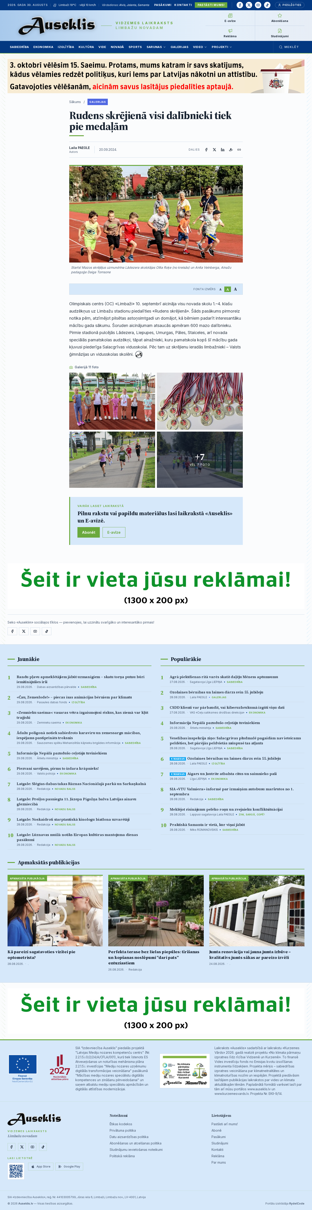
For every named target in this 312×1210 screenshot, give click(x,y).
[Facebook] (240, 5)
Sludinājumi (220, 1143)
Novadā (117, 47)
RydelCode (296, 1203)
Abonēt (88, 532)
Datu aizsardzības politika (129, 1137)
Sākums (75, 102)
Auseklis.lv (25, 1203)
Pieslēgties (292, 5)
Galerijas (179, 47)
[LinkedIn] (222, 149)
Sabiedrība (19, 47)
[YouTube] (258, 5)
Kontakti (183, 5)
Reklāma (218, 1156)
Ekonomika (43, 47)
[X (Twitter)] (214, 149)
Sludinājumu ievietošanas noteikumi (136, 1150)
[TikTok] (267, 5)
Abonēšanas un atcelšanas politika (135, 1143)
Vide (102, 47)
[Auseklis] (57, 25)
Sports (135, 47)
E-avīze (114, 532)
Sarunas (154, 47)
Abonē (217, 1130)
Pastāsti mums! (211, 5)
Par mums (219, 1162)
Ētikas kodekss (121, 1124)
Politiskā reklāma (122, 1156)
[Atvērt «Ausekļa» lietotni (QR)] (16, 1171)
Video (198, 47)
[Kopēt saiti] (239, 149)
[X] (249, 5)
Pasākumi (163, 5)
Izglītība (66, 47)
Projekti (220, 47)
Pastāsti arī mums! (225, 1124)
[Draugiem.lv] (231, 149)
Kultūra (86, 47)
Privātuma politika (123, 1130)
